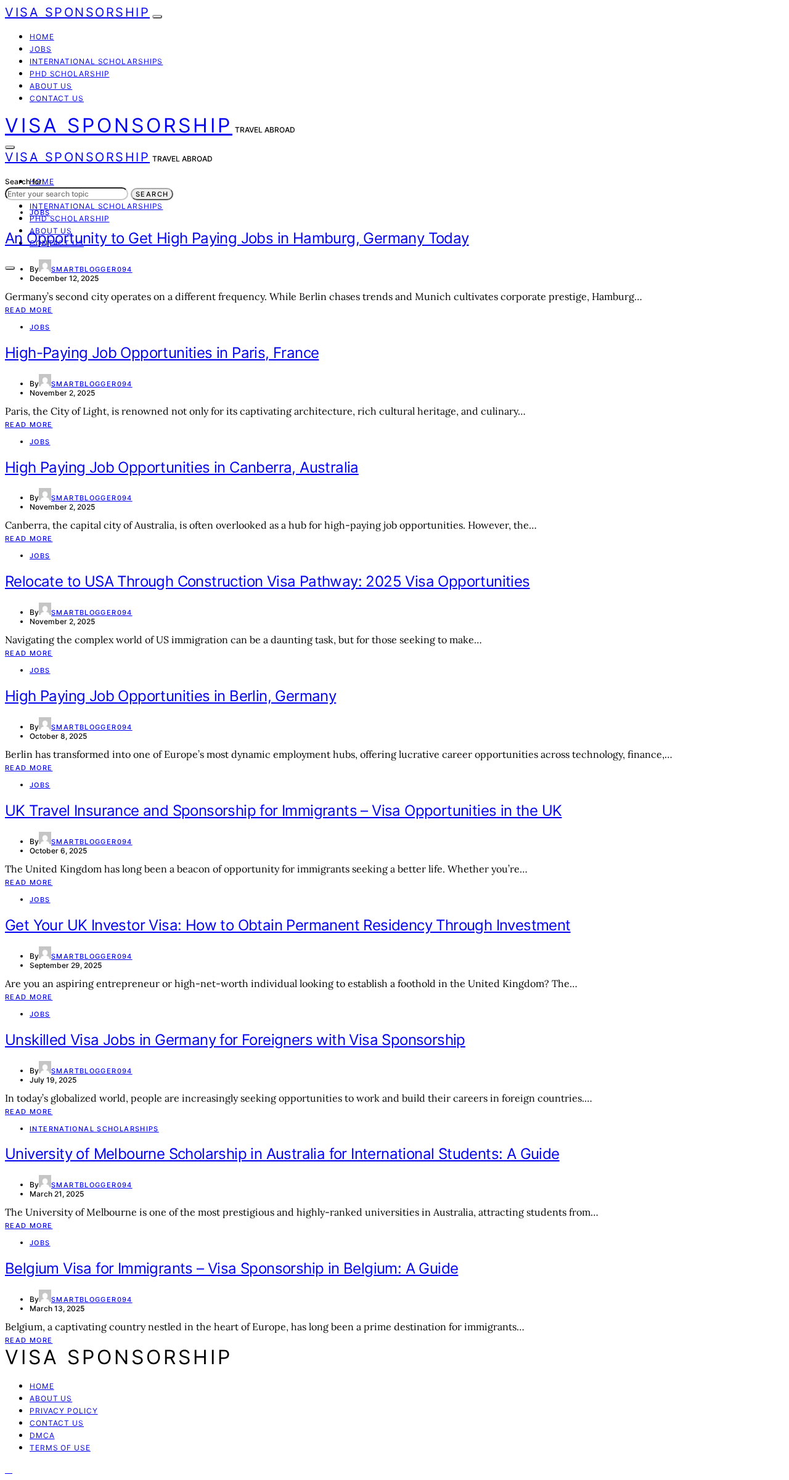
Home (42, 36)
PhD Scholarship (70, 73)
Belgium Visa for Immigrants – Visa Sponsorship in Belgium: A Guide (231, 1268)
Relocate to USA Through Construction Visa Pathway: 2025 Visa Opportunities (267, 581)
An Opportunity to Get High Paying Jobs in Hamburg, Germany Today (237, 238)
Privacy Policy (64, 1410)
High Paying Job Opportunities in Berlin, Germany (170, 696)
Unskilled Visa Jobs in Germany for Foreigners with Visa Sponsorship (235, 1040)
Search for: (24, 181)
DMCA (42, 1435)
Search (152, 194)
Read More (28, 310)
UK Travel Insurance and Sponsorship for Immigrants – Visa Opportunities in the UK (283, 810)
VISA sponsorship (77, 12)
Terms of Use (60, 1447)
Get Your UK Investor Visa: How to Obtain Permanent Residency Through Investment (288, 925)
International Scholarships (96, 61)
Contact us (57, 98)
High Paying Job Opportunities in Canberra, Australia (182, 467)
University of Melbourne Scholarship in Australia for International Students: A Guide (282, 1154)
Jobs (41, 49)
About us (51, 86)
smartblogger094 (92, 269)
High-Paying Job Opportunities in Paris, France (162, 353)
